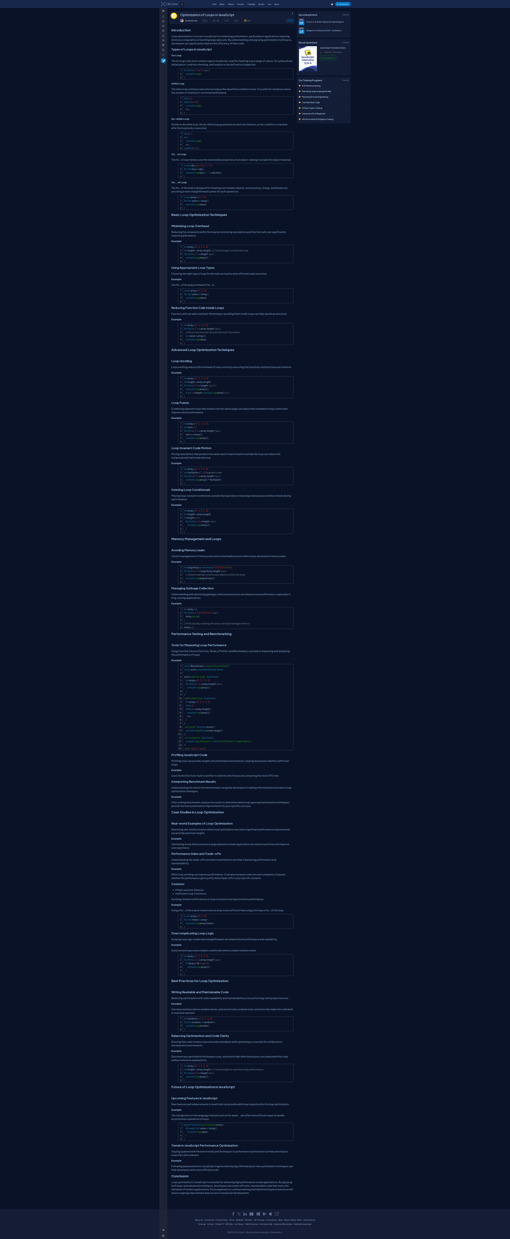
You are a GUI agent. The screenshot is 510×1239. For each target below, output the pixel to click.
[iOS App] (270, 1214)
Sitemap (202, 1224)
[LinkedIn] (245, 1214)
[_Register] (163, 1230)
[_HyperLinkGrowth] (162, 60)
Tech (214, 4)
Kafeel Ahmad (191, 20)
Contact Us (209, 1220)
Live (269, 4)
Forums (240, 4)
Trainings (251, 4)
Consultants (271, 1220)
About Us (199, 1220)
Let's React (239, 1224)
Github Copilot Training (312, 108)
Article (290, 21)
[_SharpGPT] (163, 54)
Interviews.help (265, 1224)
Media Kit (240, 1220)
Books (261, 4)
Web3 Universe (251, 1224)
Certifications (309, 1220)
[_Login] (163, 1235)
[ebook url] (308, 70)
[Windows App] (258, 1214)
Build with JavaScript (303, 1224)
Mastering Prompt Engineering (315, 97)
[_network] (163, 40)
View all (345, 14)
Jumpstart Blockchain (283, 1224)
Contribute (343, 4)
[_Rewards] (163, 50)
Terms (231, 1220)
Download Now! (328, 58)
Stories (210, 1224)
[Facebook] (233, 1214)
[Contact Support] (277, 1214)
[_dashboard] (163, 21)
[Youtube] (251, 1214)
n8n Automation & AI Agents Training (317, 119)
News (222, 4)
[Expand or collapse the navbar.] (163, 10)
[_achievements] (163, 35)
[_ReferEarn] (163, 45)
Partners (248, 1220)
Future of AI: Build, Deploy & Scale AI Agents (325, 22)
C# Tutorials (259, 1220)
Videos (231, 4)
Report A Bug (290, 1220)
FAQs (299, 1220)
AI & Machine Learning (311, 85)
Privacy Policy (222, 1220)
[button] (235, 20)
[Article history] (204, 21)
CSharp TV (219, 1224)
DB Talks (229, 1224)
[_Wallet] (163, 26)
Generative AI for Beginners (314, 113)
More (276, 4)
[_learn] (163, 30)
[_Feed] (163, 16)
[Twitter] (239, 1214)
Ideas (280, 1220)
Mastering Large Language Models (316, 91)
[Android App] (264, 1214)
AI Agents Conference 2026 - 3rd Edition (323, 30)
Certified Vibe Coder (311, 102)
